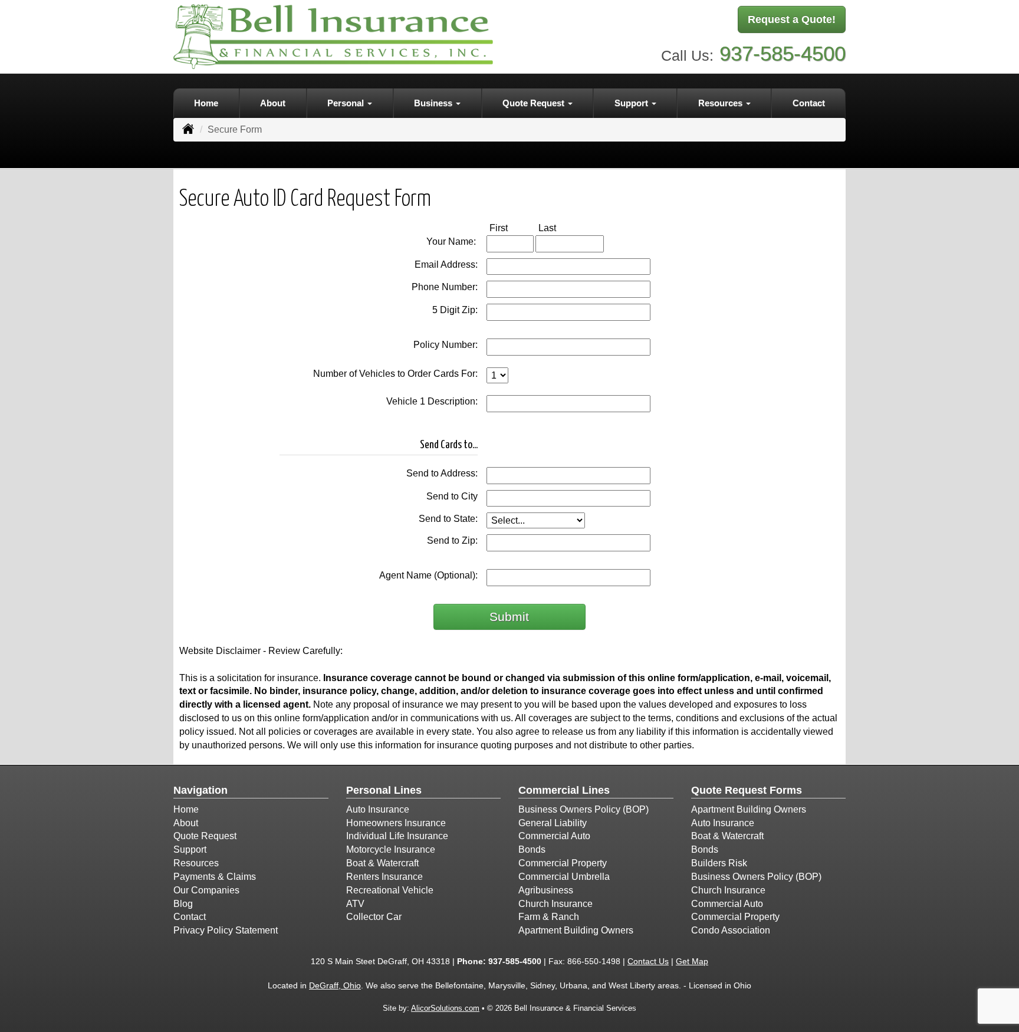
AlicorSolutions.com (445, 1008)
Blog (183, 904)
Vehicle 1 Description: (432, 401)
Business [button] (434, 103)
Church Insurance (555, 904)
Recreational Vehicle (389, 890)
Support (189, 849)
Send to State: (448, 519)
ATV (355, 904)
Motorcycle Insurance (390, 849)
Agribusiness (545, 890)
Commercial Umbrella (564, 877)
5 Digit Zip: (455, 310)
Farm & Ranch (548, 917)
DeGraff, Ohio (335, 985)
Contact (809, 103)
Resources (196, 863)
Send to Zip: (452, 540)
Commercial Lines (564, 790)
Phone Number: (445, 287)
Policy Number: (445, 345)
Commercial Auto (554, 836)
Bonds (531, 849)
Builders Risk (719, 863)
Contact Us (648, 961)
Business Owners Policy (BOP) (583, 809)
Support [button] (632, 103)
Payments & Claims (214, 877)
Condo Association (730, 930)
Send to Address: (442, 473)
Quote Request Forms (746, 790)
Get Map (692, 961)
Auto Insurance (377, 809)
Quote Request (204, 836)
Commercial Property (562, 863)
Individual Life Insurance (397, 836)
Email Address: (446, 264)
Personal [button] (346, 103)
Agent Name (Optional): (428, 575)
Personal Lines (384, 790)
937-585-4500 (782, 53)
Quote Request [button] (534, 103)
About (272, 103)
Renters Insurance (384, 877)
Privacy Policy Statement (225, 930)
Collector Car (374, 917)
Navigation (200, 790)
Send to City (452, 496)
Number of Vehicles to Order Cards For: (395, 374)
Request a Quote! (792, 19)
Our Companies (206, 890)
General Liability (552, 823)
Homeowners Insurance (396, 823)
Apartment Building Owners (575, 930)
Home (206, 103)
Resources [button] (721, 103)
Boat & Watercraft (382, 863)
